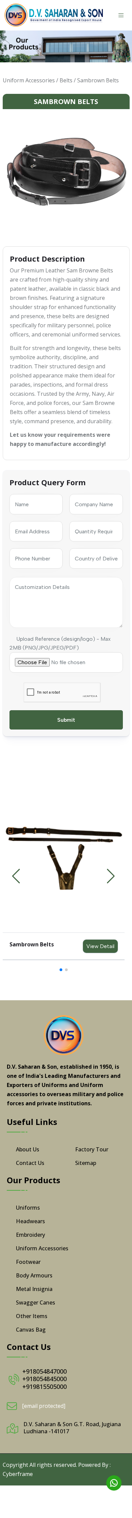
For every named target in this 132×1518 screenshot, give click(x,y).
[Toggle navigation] (121, 15)
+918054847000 (44, 1371)
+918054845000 (44, 1379)
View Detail (100, 946)
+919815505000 (44, 1386)
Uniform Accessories (29, 80)
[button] (111, 876)
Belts (66, 80)
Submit (66, 720)
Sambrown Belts (98, 80)
